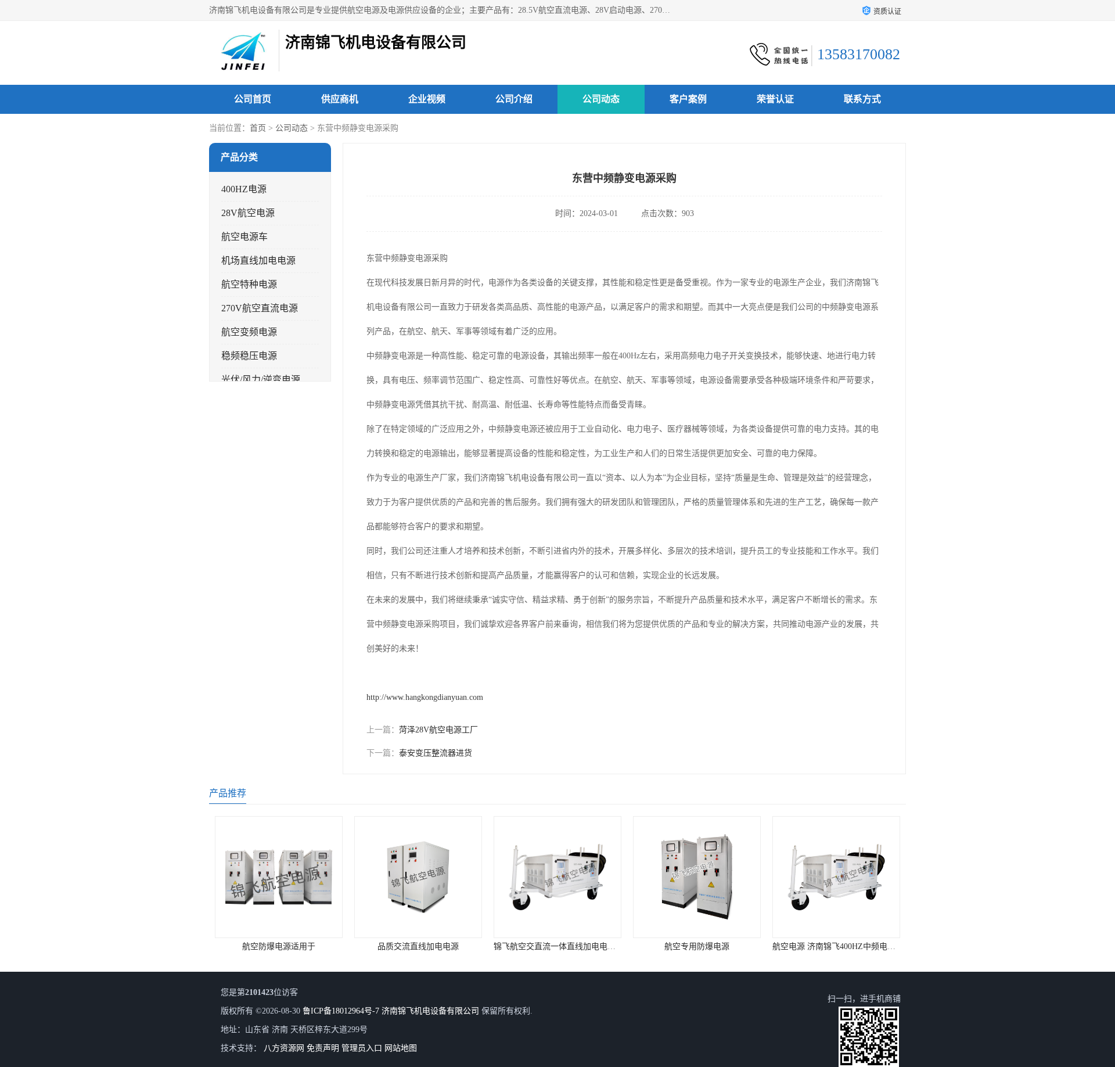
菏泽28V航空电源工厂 (438, 729)
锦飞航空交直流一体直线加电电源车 (559, 946)
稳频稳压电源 (249, 356)
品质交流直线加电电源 (418, 946)
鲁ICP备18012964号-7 (341, 1011)
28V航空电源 (248, 213)
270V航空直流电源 (259, 308)
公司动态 (601, 99)
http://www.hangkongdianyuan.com (424, 697)
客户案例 (688, 99)
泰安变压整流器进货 (435, 753)
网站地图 (400, 1048)
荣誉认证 (775, 99)
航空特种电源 (249, 284)
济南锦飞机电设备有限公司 (430, 1011)
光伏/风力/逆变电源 (260, 380)
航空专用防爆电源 (696, 946)
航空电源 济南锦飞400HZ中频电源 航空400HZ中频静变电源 (879, 946)
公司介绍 (514, 99)
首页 (258, 128)
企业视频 (426, 99)
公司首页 (252, 99)
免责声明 (323, 1048)
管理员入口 (361, 1048)
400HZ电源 (244, 189)
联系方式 (862, 99)
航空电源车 (244, 237)
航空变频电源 (249, 332)
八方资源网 (284, 1048)
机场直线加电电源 (258, 260)
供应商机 (339, 99)
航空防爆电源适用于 (278, 946)
